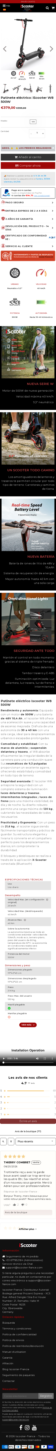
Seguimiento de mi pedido (22, 1256)
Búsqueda (8, 1322)
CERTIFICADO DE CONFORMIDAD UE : (30, 237)
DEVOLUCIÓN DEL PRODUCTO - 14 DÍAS (27, 228)
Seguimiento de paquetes (18, 1375)
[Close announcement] (53, 148)
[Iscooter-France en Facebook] (21, 1428)
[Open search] (3, 1141)
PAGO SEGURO (14, 202)
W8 (33, 122)
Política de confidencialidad (19, 1334)
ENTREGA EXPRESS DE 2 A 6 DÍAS (26, 210)
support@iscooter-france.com (24, 1267)
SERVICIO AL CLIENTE (19, 246)
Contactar (8, 1380)
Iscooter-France (25, 1436)
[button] (28, 1090)
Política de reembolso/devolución (23, 1346)
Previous (4, 48)
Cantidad (5, 131)
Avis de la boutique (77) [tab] (28, 1131)
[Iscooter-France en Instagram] (27, 1428)
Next (51, 48)
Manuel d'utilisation (14, 1351)
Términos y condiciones (16, 1328)
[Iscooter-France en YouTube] (34, 1428)
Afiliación (7, 1363)
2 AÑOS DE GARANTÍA (19, 219)
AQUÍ (52, 237)
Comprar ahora (30, 165)
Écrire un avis (28, 1121)
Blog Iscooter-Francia (15, 1369)
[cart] (53, 8)
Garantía (7, 1357)
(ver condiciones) (42, 195)
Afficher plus (26, 1229)
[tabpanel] (5, 88)
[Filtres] (11, 1141)
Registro (46, 1396)
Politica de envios (13, 1340)
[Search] (47, 8)
